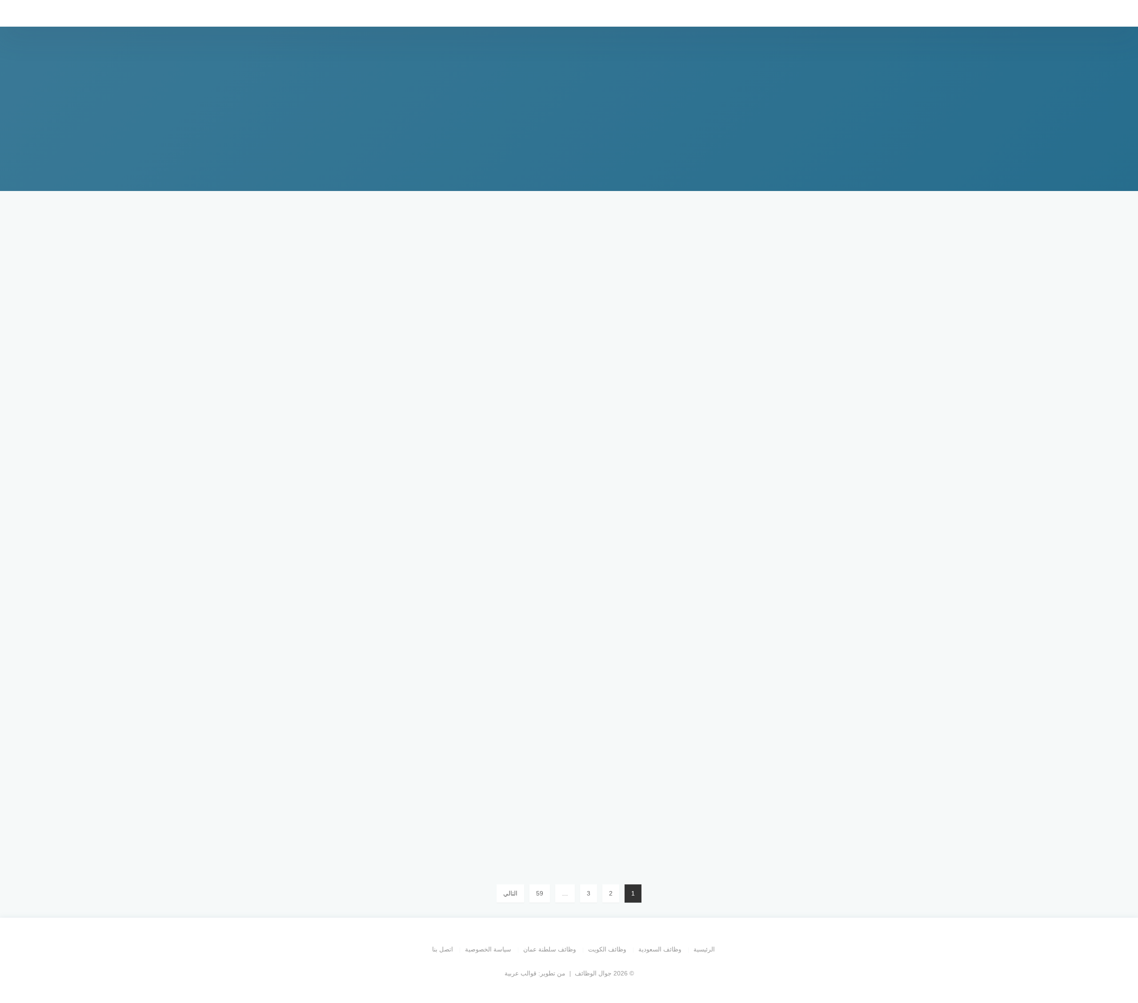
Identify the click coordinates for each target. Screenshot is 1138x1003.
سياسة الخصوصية (488, 949)
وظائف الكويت (607, 949)
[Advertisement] (569, 280)
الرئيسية (704, 949)
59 (539, 893)
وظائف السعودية (659, 949)
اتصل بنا (442, 949)
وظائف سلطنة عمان (549, 949)
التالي (510, 893)
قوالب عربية (521, 973)
